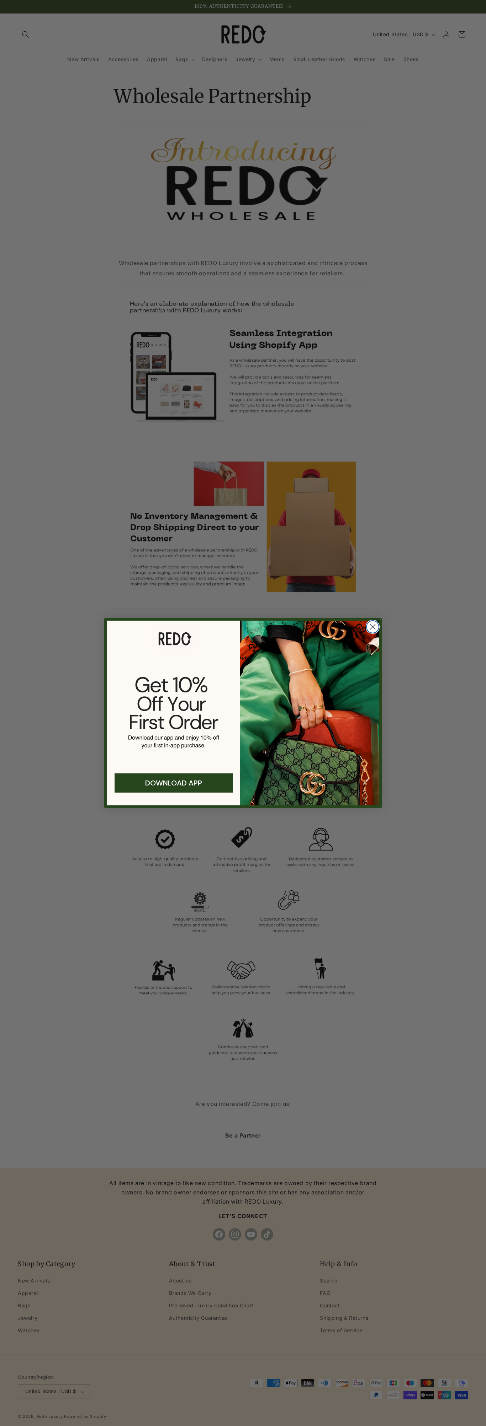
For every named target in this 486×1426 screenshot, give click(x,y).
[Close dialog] (372, 627)
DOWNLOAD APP (173, 783)
